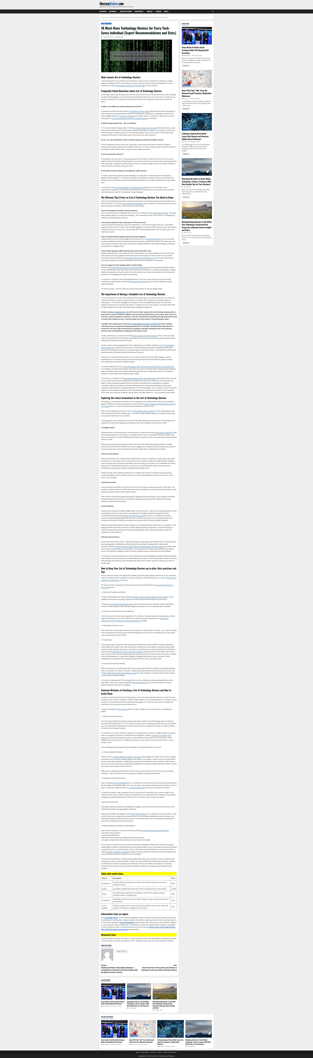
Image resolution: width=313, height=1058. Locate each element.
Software (158, 11)
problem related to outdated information (128, 757)
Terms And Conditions (170, 1052)
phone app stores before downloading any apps (119, 673)
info (103, 23)
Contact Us (153, 1052)
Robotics (149, 11)
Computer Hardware (126, 11)
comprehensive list (121, 312)
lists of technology (119, 783)
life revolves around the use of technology (130, 86)
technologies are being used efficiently (146, 324)
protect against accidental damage (144, 336)
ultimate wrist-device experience (134, 516)
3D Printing (102, 11)
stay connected (154, 899)
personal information (138, 814)
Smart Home (108, 23)
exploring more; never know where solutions (128, 652)
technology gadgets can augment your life (129, 187)
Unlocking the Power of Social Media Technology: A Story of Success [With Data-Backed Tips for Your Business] (138, 1004)
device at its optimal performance (122, 604)
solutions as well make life (139, 282)
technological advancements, (144, 411)
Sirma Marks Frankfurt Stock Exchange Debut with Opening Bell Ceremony (112, 1003)
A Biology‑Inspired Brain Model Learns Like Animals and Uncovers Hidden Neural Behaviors (197, 122)
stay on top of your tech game (133, 203)
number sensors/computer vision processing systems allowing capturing (140, 546)
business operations (155, 239)
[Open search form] (213, 11)
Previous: (119, 968)
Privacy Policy (145, 1052)
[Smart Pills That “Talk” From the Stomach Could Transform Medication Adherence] (142, 1029)
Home (137, 1052)
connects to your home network (140, 906)
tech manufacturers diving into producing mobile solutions (129, 267)
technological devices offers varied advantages (139, 378)
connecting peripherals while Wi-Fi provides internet (130, 118)
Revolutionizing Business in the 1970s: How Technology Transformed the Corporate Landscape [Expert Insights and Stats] (164, 1005)
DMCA (160, 1052)
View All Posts (121, 951)
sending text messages (160, 213)
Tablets (166, 11)
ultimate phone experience (163, 432)
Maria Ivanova (186, 98)
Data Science (186, 85)
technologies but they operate (139, 111)
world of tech (122, 709)
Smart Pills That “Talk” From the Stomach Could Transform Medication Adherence (197, 78)
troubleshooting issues (137, 788)
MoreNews (162, 1056)
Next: (159, 967)
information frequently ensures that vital (155, 830)
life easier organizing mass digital (117, 852)
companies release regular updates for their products (150, 597)
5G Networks (112, 11)
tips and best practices (140, 682)
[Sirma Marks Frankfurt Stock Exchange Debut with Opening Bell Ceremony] (113, 991)
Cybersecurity (138, 11)
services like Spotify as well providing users (139, 258)
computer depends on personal (146, 128)
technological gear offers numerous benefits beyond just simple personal (148, 366)
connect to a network (126, 116)
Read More (186, 66)
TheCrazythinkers (106, 1006)
